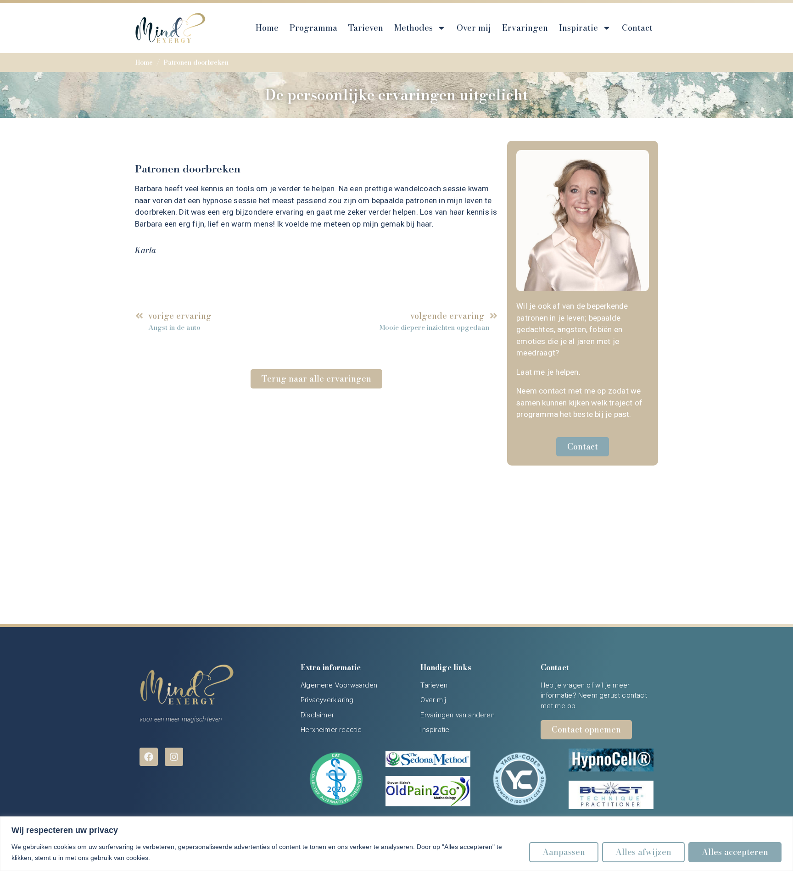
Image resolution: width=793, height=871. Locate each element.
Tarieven (365, 28)
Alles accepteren (735, 852)
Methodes (413, 28)
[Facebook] (149, 757)
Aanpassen (563, 852)
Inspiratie (578, 28)
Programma (313, 28)
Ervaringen (525, 28)
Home (267, 28)
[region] (396, 843)
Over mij (474, 28)
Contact (637, 28)
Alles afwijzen (643, 852)
